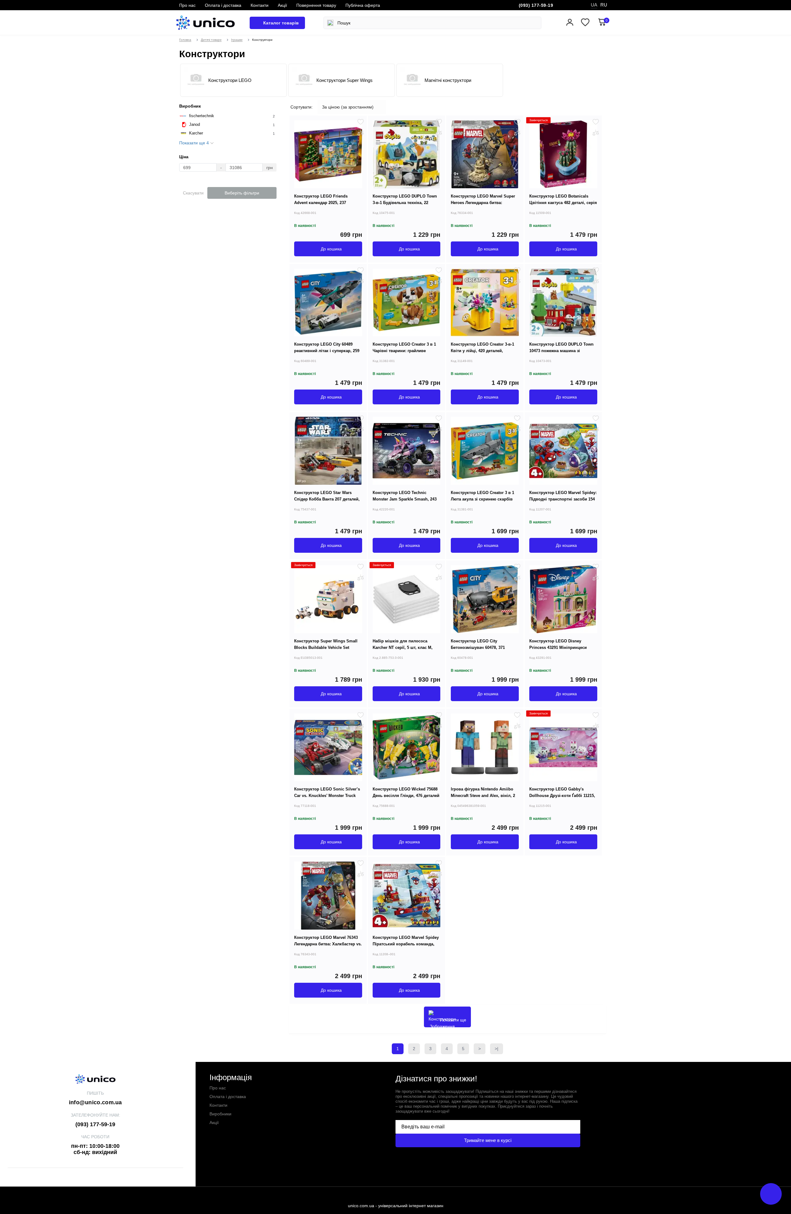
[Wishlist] (360, 121)
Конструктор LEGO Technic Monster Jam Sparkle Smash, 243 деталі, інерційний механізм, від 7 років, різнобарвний (405, 502)
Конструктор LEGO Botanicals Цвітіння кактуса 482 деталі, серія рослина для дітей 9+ (563, 202)
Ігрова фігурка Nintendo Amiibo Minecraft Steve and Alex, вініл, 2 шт (483, 795)
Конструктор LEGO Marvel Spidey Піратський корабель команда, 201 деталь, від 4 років (406, 944)
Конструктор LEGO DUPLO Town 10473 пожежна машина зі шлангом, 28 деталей (561, 351)
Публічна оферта (362, 5)
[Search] (330, 23)
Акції (282, 5)
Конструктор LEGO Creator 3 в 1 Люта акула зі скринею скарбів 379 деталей (482, 499)
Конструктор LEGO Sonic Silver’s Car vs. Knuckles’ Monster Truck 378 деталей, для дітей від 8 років (328, 795)
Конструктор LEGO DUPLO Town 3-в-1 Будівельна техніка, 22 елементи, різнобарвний (405, 202)
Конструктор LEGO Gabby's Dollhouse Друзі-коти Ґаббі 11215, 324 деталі (562, 795)
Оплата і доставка (223, 5)
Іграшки (237, 39)
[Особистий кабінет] (569, 22)
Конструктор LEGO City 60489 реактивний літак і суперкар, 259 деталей (326, 351)
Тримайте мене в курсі (487, 1140)
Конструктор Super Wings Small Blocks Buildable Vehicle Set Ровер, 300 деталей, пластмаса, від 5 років (325, 651)
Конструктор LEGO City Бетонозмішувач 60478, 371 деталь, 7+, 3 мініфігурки (478, 647)
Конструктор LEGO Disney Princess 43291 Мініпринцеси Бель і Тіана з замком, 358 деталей (558, 651)
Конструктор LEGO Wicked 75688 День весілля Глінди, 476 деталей (406, 792)
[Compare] (360, 132)
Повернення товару (316, 5)
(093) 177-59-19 (536, 5)
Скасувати (193, 192)
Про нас (187, 5)
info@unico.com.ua (95, 1102)
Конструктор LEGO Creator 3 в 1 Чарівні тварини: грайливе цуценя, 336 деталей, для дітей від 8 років (404, 354)
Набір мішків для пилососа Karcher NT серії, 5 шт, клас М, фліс (403, 647)
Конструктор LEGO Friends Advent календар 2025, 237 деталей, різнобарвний (321, 202)
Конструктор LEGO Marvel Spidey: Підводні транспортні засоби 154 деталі (563, 499)
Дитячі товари (211, 39)
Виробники (220, 1113)
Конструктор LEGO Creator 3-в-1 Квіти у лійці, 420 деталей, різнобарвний (482, 351)
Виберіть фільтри (242, 192)
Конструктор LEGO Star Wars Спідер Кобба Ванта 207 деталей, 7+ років (327, 499)
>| (496, 1048)
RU (603, 4)
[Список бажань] (585, 22)
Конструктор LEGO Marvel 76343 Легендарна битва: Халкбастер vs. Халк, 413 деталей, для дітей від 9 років (328, 947)
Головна (185, 39)
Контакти (260, 5)
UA (594, 4)
